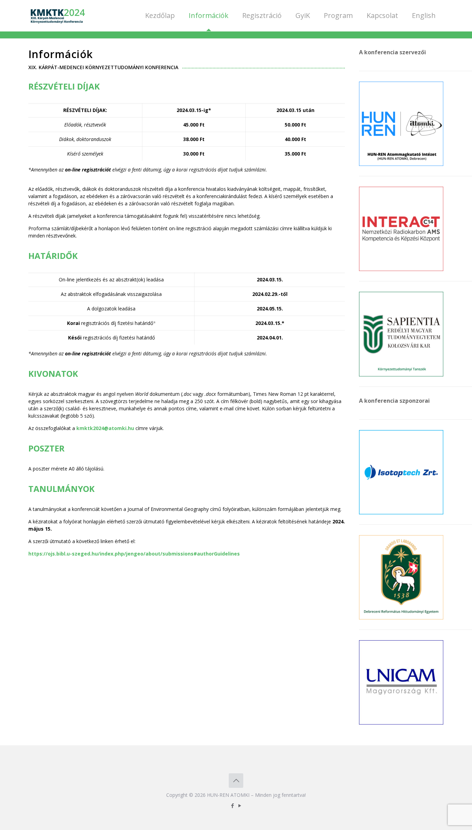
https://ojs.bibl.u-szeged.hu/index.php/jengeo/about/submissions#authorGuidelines (134, 553)
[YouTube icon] (239, 805)
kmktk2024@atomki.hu (105, 428)
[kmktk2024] (57, 15)
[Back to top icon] (236, 780)
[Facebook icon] (232, 805)
